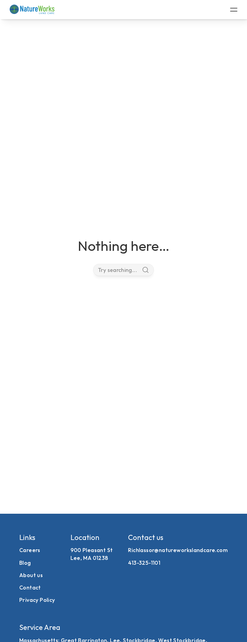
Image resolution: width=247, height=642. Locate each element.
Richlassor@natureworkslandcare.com (178, 550)
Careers (29, 550)
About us (31, 575)
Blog (25, 562)
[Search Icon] (123, 270)
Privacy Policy (37, 599)
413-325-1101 (144, 562)
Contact (30, 587)
